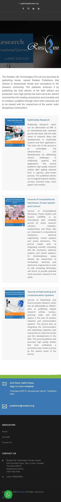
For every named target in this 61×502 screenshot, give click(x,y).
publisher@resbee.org (30, 3)
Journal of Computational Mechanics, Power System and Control (41, 203)
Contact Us (7, 442)
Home (5, 431)
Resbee (22, 492)
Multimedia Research (39, 120)
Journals (6, 437)
